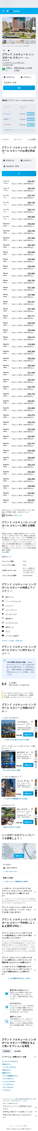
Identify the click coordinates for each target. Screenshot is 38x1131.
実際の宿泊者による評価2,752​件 (23, 69)
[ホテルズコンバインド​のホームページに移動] (13, 11)
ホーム (11, 1126)
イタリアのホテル (8, 1087)
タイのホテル (6, 1090)
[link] (16, 740)
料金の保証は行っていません (19, 1100)
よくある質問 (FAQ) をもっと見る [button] (19, 978)
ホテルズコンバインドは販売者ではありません (17, 1107)
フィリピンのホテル (8, 1081)
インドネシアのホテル (9, 1067)
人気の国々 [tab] (6, 1051)
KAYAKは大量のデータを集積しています (18, 1111)
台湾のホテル (6, 1064)
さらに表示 (5, 552)
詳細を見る (28, 734)
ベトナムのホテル (8, 1084)
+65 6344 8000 (7, 65)
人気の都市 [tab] (17, 1051)
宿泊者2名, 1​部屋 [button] (10, 82)
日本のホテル (6, 1070)
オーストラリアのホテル (10, 1061)
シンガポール (19, 1126)
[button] (3, 11)
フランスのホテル (8, 1078)
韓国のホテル (6, 1073)
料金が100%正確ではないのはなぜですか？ (17, 1116)
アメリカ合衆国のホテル (10, 1076)
